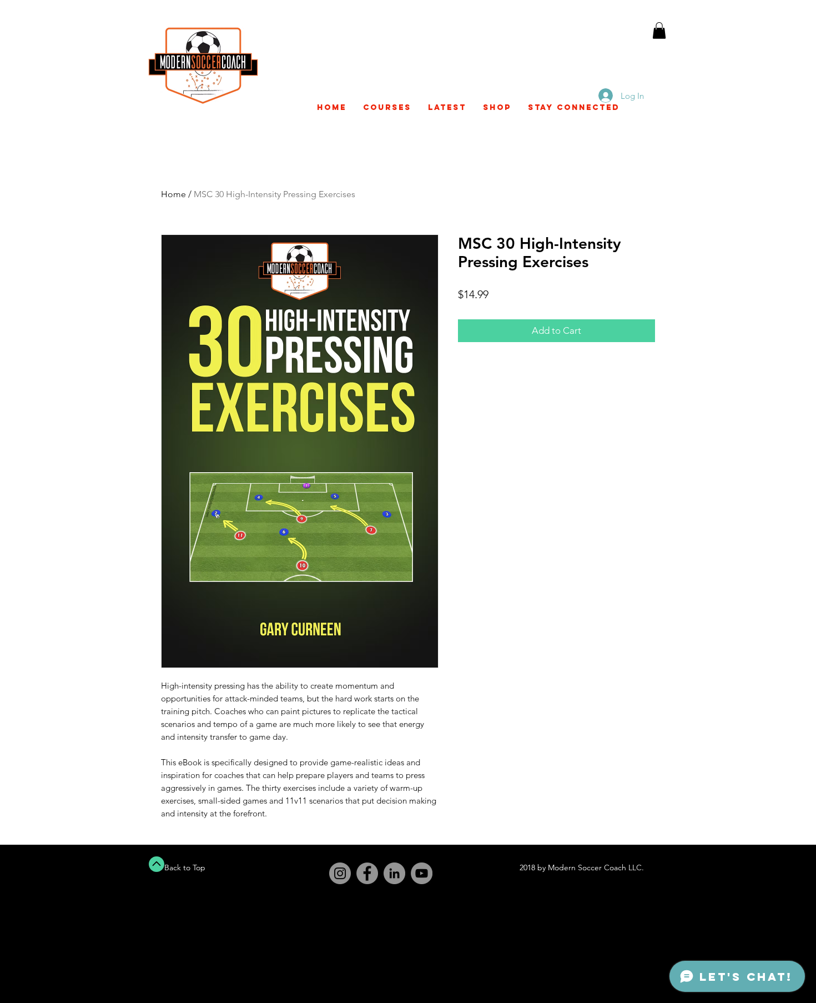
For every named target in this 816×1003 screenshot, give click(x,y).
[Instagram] (340, 873)
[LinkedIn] (394, 873)
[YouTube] (421, 873)
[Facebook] (367, 873)
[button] (659, 39)
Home (173, 194)
